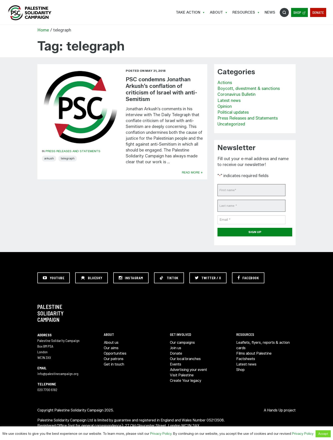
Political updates (233, 112)
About (216, 12)
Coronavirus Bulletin (236, 94)
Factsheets (245, 359)
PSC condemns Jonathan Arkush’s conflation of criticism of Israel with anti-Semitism (161, 89)
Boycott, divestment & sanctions (248, 88)
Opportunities (115, 353)
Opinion (224, 106)
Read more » (192, 172)
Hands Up (275, 410)
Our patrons (113, 359)
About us (111, 342)
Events (175, 364)
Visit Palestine (182, 375)
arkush (49, 158)
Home (43, 30)
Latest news (229, 100)
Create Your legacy (185, 380)
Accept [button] (323, 433)
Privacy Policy (160, 434)
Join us (175, 348)
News (270, 12)
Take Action (188, 12)
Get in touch (114, 364)
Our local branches (185, 359)
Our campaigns (182, 342)
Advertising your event (188, 370)
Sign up (255, 232)
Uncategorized (231, 124)
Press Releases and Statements (73, 151)
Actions (224, 82)
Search (284, 12)
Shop (297, 12)
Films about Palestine (254, 353)
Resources (243, 12)
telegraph (68, 158)
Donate (318, 12)
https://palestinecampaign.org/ (29, 12)
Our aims (111, 348)
